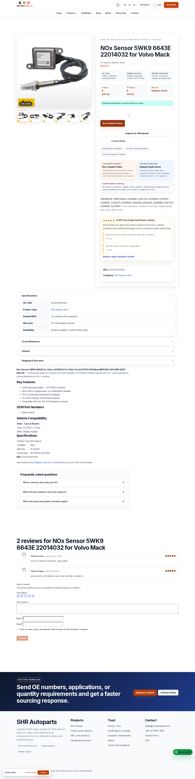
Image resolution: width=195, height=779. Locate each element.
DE (130, 5)
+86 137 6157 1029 (154, 730)
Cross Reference (31, 341)
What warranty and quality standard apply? (45, 501)
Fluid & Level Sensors (81, 730)
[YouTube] (93, 764)
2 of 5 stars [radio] (21, 596)
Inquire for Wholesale (137, 133)
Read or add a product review (118, 256)
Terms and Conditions (119, 745)
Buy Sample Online (112, 123)
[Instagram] (108, 764)
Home (59, 13)
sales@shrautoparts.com (157, 726)
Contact (134, 13)
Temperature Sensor (81, 740)
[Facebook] (101, 764)
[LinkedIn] (86, 764)
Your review (23, 602)
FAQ (147, 740)
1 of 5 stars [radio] (18, 596)
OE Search (144, 5)
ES (134, 5)
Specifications (29, 295)
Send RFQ (171, 5)
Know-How (121, 13)
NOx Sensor (112, 39)
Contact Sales (118, 141)
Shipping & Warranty (33, 360)
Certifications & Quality (119, 730)
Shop (98, 13)
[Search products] (118, 5)
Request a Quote (42, 462)
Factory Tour (114, 726)
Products (71, 13)
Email (19, 624)
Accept (43, 772)
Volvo (129, 275)
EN (125, 5)
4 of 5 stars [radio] (29, 596)
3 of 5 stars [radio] (25, 596)
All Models (86, 13)
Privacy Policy (31, 772)
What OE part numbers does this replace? (45, 492)
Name (20, 618)
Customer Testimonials (119, 735)
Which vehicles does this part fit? (40, 482)
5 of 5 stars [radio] (33, 596)
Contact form (151, 735)
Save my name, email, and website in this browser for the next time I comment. (54, 629)
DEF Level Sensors (80, 735)
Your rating (22, 593)
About (108, 13)
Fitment (26, 351)
